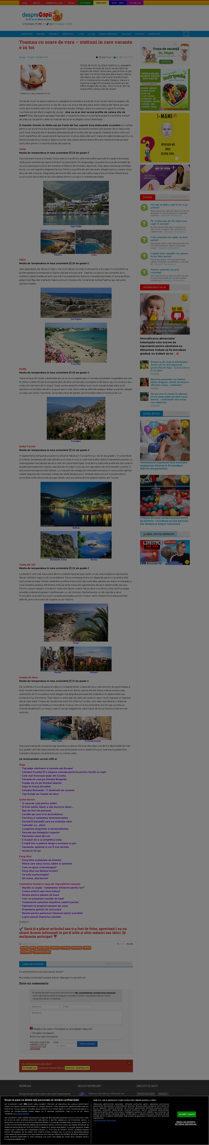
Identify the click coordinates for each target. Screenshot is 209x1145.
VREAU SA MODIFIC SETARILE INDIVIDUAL (186, 1123)
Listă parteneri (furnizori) (104, 1121)
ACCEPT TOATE (187, 1114)
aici (46, 1129)
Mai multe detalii (21, 1114)
